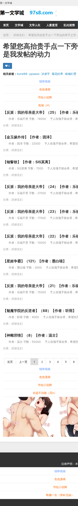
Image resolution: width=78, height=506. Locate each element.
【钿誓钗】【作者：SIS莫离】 (27, 162)
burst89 (22, 73)
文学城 (19, 25)
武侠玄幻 (19, 35)
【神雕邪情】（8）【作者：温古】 (31, 335)
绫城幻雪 (70, 73)
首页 (6, 25)
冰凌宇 (45, 73)
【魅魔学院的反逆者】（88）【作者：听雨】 (39, 311)
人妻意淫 (52, 25)
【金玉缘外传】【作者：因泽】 (28, 137)
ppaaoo (34, 73)
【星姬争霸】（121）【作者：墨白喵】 (34, 261)
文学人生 (34, 25)
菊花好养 (57, 73)
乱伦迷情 (69, 25)
